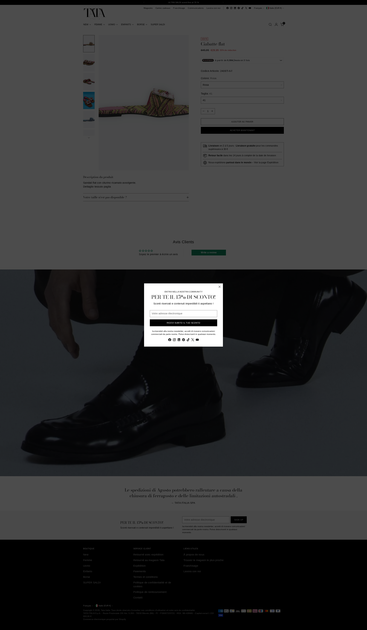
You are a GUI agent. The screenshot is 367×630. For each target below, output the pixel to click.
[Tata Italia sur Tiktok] (188, 340)
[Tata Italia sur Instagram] (174, 340)
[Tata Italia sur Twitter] (192, 340)
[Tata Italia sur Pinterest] (183, 340)
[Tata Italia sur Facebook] (169, 340)
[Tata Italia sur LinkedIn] (179, 340)
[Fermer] (219, 287)
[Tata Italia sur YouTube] (197, 340)
